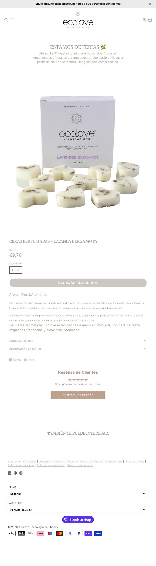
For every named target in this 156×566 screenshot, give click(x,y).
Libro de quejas (134, 461)
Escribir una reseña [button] (78, 395)
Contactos (29, 461)
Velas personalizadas (52, 461)
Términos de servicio (80, 465)
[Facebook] (10, 473)
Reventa (72, 461)
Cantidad (15, 263)
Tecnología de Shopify (44, 527)
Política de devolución (51, 465)
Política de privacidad (21, 465)
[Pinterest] (15, 473)
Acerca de (14, 461)
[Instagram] (21, 473)
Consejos (86, 461)
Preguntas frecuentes (108, 461)
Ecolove (24, 527)
